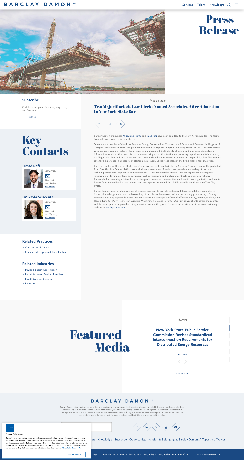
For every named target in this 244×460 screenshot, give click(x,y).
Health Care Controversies (39, 278)
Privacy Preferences (74, 454)
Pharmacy (30, 283)
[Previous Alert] (179, 361)
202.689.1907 (51, 214)
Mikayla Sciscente (132, 135)
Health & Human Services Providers (44, 274)
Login (95, 454)
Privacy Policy (148, 454)
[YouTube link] (176, 427)
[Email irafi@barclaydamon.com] (51, 176)
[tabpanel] (182, 337)
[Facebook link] (99, 124)
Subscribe (121, 439)
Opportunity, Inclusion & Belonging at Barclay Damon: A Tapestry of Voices (177, 439)
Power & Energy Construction (41, 269)
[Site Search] (228, 4)
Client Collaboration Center (113, 454)
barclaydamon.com (116, 207)
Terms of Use (182, 454)
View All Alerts (182, 373)
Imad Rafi (152, 135)
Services (187, 5)
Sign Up (32, 116)
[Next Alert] (185, 361)
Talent (201, 5)
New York (49, 180)
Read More (50, 186)
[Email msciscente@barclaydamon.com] (51, 207)
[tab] (229, 320)
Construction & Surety (37, 247)
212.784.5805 (51, 183)
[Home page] (122, 404)
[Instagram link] (166, 427)
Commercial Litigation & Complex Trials (46, 252)
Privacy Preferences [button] (165, 454)
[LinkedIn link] (110, 124)
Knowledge (217, 5)
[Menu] (236, 5)
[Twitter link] (121, 124)
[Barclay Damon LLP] (39, 5)
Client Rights (133, 454)
